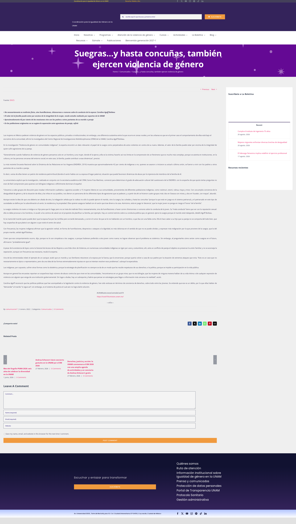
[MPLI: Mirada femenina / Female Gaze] (258, 174)
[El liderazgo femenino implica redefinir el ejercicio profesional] (233, 154)
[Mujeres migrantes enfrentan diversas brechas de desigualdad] (233, 143)
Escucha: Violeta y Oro (132, 1)
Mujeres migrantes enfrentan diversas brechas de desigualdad (262, 142)
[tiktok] (198, 1)
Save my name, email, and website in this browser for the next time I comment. (37, 434)
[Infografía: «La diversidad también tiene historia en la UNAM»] (275, 176)
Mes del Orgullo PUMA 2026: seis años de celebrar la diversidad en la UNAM (14, 353)
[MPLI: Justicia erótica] (232, 174)
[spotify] (194, 1)
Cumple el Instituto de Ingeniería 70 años (254, 131)
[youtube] (186, 1)
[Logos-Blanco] (93, 5)
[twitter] (182, 1)
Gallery (21, 353)
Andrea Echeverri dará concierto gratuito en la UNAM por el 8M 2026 (46, 348)
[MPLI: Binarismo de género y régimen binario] (241, 174)
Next (213, 89)
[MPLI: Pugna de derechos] (249, 174)
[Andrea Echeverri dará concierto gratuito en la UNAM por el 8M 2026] (49, 349)
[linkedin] (202, 1)
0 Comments (59, 309)
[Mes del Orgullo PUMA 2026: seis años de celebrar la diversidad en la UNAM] (17, 353)
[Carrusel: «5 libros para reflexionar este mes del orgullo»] (266, 177)
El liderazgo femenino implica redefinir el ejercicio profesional (262, 153)
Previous (205, 89)
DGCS (12, 100)
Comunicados (46, 309)
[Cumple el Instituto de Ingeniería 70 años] (233, 132)
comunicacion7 (11, 309)
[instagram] (190, 1)
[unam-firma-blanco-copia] (80, 462)
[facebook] (177, 1)
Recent (259, 125)
